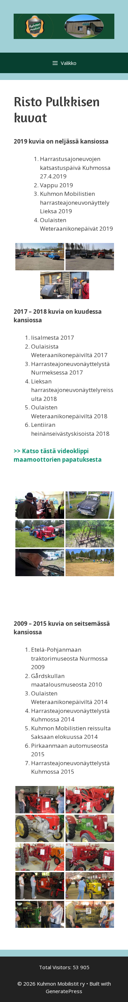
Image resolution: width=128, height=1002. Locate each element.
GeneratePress (64, 991)
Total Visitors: (56, 967)
